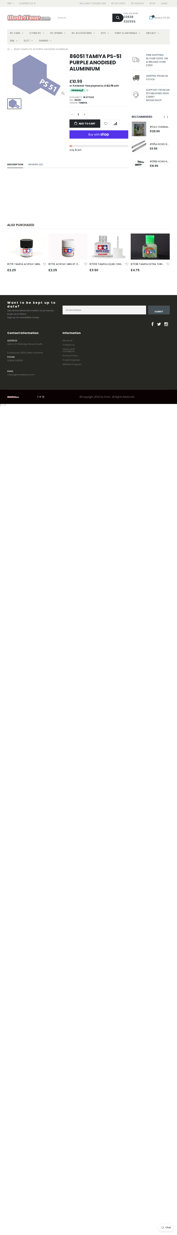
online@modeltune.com (21, 374)
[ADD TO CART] (41, 239)
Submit (159, 311)
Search (117, 18)
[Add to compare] (115, 123)
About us (67, 340)
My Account (118, 3)
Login (164, 3)
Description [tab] (15, 164)
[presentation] (164, 116)
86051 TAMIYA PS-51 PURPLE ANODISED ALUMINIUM (95, 62)
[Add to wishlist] (106, 123)
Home (8, 49)
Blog (152, 3)
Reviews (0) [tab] (35, 164)
